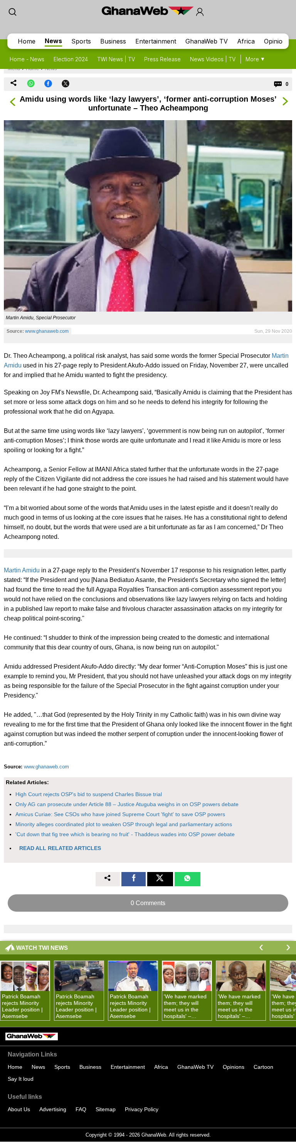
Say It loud (21, 1079)
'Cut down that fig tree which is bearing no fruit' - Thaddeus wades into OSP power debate (125, 834)
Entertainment (155, 41)
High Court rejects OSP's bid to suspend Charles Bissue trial (88, 794)
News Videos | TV (212, 59)
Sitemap (106, 1109)
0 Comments (148, 903)
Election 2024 (71, 59)
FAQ (81, 1109)
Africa (246, 41)
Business (113, 41)
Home (26, 41)
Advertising (52, 1109)
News (53, 41)
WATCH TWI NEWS (42, 947)
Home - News (27, 59)
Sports (81, 41)
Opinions (276, 41)
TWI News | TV (116, 59)
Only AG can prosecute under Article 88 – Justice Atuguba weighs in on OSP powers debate (127, 804)
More (252, 59)
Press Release (162, 59)
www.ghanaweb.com (47, 331)
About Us (19, 1109)
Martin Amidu (22, 570)
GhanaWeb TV (206, 41)
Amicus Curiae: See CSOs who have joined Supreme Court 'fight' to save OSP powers (120, 814)
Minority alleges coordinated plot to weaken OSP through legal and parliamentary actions (123, 824)
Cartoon (263, 1067)
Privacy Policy (141, 1109)
